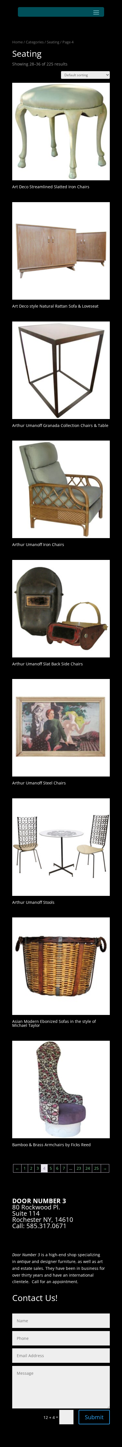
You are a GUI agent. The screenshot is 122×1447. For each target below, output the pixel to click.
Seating (53, 42)
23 (79, 1168)
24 (87, 1168)
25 (96, 1168)
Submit (94, 1417)
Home (17, 42)
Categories (35, 42)
